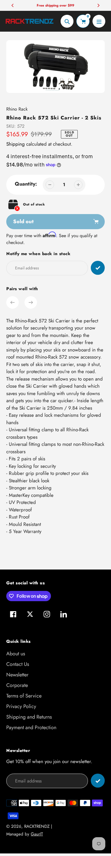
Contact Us (17, 664)
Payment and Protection (31, 727)
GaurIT (37, 834)
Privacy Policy (21, 706)
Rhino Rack (17, 109)
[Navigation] (98, 21)
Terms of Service (24, 696)
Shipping (15, 144)
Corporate (17, 685)
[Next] (98, 5)
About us (15, 653)
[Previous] (13, 5)
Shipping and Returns (29, 717)
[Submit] (98, 781)
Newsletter (17, 674)
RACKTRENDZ (37, 826)
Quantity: (26, 184)
